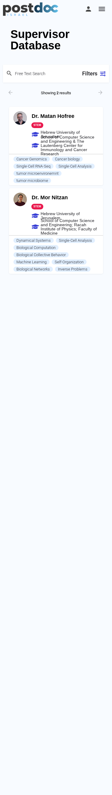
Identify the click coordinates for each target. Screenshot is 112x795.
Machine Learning (31, 262)
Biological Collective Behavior (41, 255)
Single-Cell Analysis (75, 166)
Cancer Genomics (31, 159)
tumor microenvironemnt (37, 173)
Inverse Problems (73, 269)
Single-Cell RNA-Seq (33, 166)
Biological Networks (33, 269)
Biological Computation (36, 248)
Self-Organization (69, 262)
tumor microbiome (32, 181)
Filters (89, 73)
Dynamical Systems (33, 240)
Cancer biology (67, 159)
